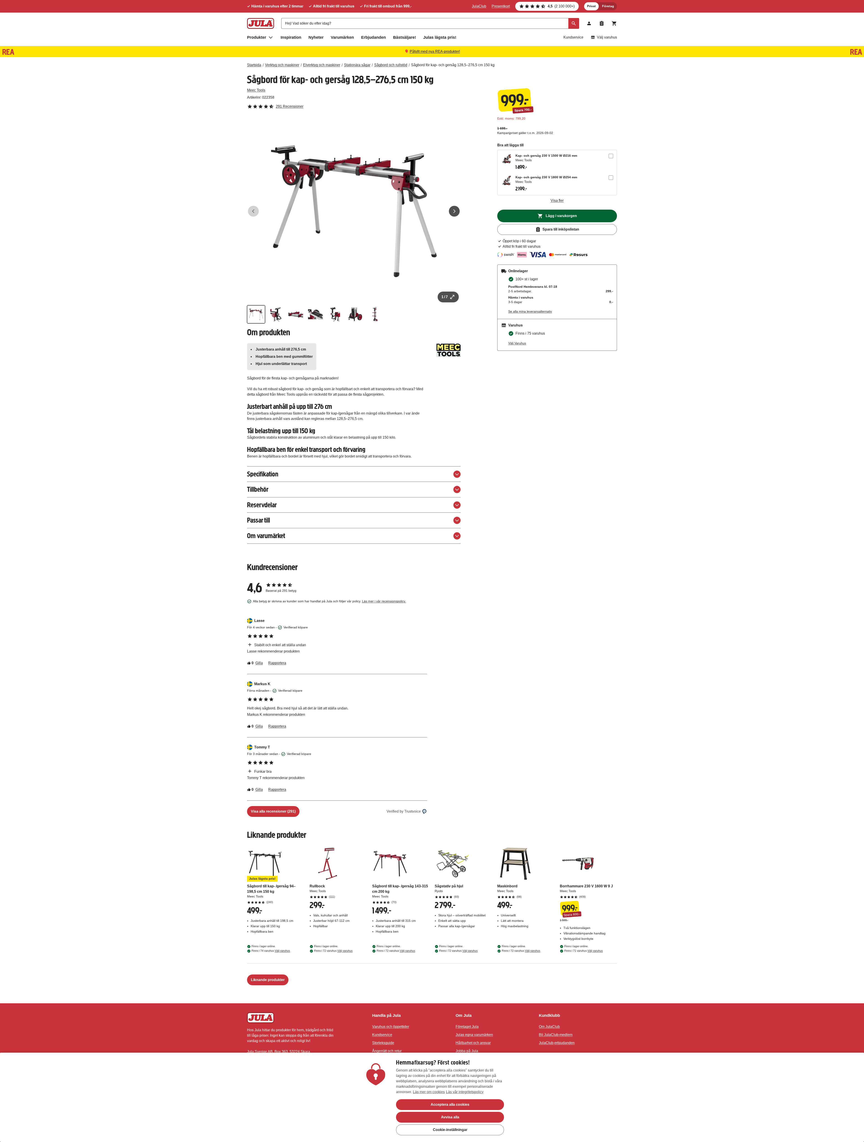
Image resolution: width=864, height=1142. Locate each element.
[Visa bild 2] (276, 314)
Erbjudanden (373, 37)
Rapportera (277, 663)
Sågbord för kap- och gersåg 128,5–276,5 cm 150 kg (453, 65)
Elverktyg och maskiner (321, 65)
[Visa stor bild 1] (354, 211)
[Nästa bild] (454, 211)
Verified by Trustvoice (404, 811)
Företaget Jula (467, 1027)
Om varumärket (266, 536)
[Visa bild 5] (335, 314)
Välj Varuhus (517, 343)
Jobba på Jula (467, 1051)
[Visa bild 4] (315, 314)
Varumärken (342, 37)
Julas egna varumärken (474, 1035)
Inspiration (291, 37)
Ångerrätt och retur (387, 1051)
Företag (608, 6)
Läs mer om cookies (429, 1092)
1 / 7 (444, 297)
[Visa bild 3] (296, 314)
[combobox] (430, 23)
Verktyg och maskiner (282, 65)
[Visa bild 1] (256, 314)
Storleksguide (383, 1043)
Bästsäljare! (404, 37)
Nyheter (316, 37)
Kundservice (573, 37)
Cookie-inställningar (450, 1130)
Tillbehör (257, 489)
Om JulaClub (549, 1027)
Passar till (258, 520)
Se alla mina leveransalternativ (530, 311)
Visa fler (557, 200)
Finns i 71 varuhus (583, 950)
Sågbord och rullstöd (390, 65)
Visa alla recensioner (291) (273, 811)
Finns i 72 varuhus (333, 950)
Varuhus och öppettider (390, 1027)
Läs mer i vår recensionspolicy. (384, 601)
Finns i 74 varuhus (271, 950)
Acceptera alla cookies (450, 1104)
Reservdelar (262, 505)
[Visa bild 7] (375, 314)
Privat (591, 6)
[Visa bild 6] (355, 314)
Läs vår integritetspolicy (465, 1092)
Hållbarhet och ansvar (473, 1043)
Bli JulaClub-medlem (555, 1035)
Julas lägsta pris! (439, 37)
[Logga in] (589, 23)
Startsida (254, 65)
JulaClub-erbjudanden (557, 1043)
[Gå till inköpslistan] (601, 23)
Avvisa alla (450, 1117)
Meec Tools (256, 90)
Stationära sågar (357, 65)
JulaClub (479, 6)
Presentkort (501, 6)
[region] (432, 1097)
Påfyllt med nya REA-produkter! (435, 51)
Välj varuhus (607, 37)
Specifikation (262, 474)
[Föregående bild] (253, 211)
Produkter (256, 37)
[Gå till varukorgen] (614, 23)
